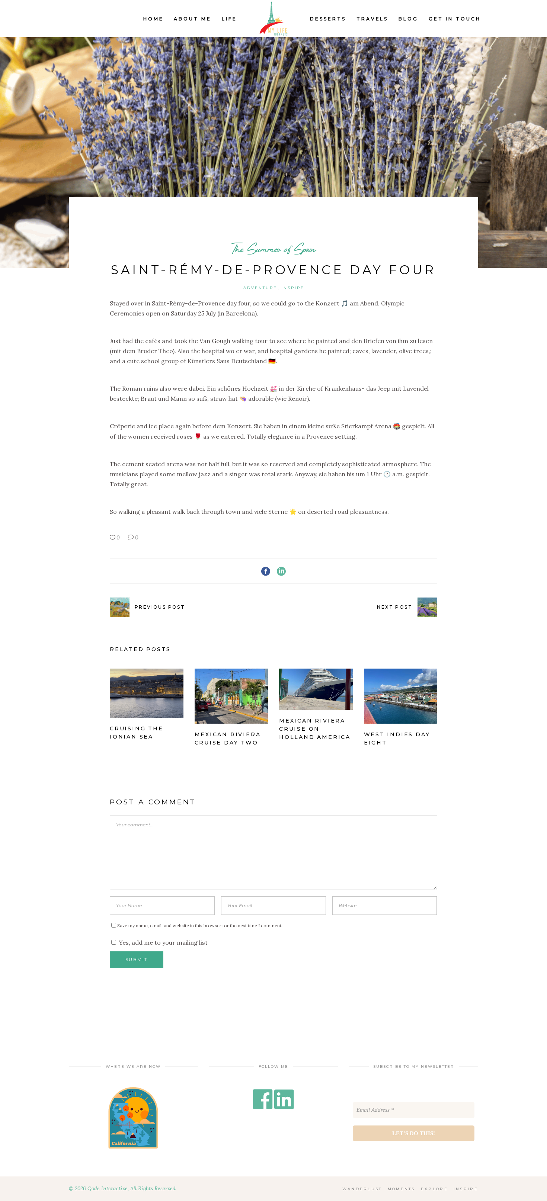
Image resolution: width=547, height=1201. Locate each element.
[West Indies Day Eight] (401, 696)
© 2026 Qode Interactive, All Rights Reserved (122, 1188)
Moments (401, 1188)
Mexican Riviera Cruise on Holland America (315, 728)
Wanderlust (362, 1188)
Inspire (292, 287)
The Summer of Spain (273, 249)
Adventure (260, 287)
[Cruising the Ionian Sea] (146, 693)
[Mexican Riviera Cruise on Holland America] (316, 689)
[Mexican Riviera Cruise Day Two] (231, 696)
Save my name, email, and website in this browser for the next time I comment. (199, 925)
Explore (434, 1188)
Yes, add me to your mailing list (162, 942)
